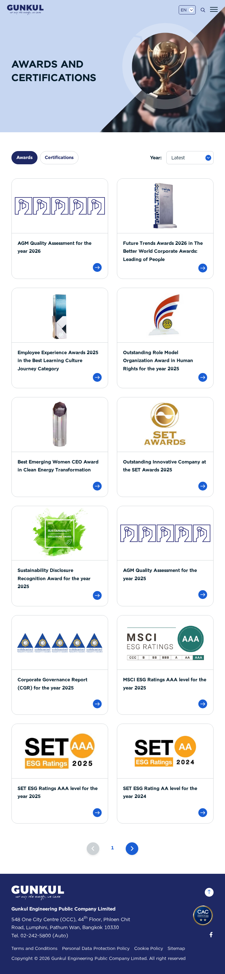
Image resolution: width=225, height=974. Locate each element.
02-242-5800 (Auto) (44, 935)
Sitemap (176, 948)
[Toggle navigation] (214, 9)
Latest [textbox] (178, 157)
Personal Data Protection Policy (95, 948)
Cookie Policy (148, 948)
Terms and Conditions (34, 948)
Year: (156, 158)
